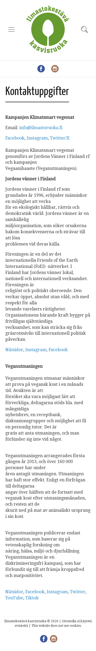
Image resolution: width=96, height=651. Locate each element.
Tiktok (32, 597)
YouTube (14, 597)
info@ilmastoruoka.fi (40, 127)
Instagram (37, 138)
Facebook (15, 138)
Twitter (77, 591)
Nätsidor (14, 349)
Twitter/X (60, 138)
